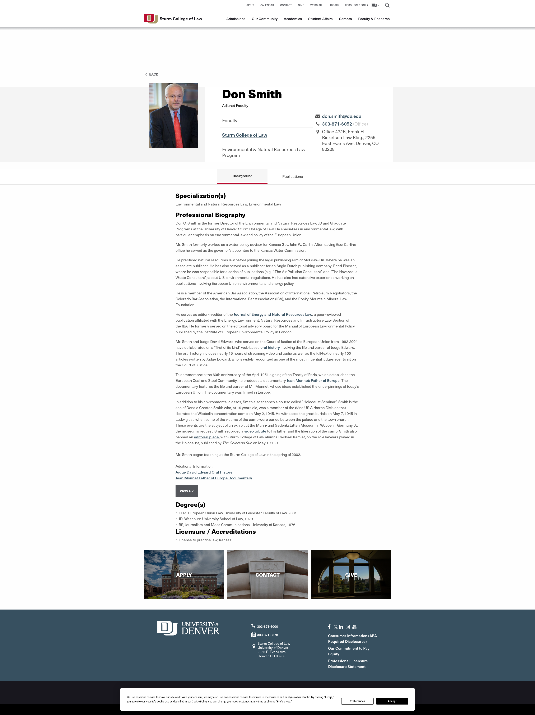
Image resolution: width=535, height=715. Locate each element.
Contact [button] (286, 5)
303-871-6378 (267, 634)
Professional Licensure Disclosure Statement (348, 663)
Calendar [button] (267, 5)
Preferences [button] (283, 701)
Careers (345, 18)
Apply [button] (250, 5)
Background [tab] (242, 175)
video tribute (255, 431)
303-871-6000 (267, 626)
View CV (187, 490)
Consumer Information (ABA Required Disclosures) (352, 638)
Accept (392, 701)
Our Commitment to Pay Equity (348, 651)
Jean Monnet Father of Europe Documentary (214, 477)
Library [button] (334, 5)
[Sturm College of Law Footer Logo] (188, 627)
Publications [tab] (292, 176)
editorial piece (206, 436)
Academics (293, 18)
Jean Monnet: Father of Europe (313, 380)
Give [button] (301, 5)
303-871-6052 (337, 124)
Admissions (236, 18)
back (153, 74)
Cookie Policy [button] (199, 701)
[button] (356, 5)
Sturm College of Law (244, 135)
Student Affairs (320, 18)
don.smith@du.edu (341, 116)
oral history (270, 347)
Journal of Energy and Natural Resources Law (273, 314)
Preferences (357, 701)
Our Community (265, 18)
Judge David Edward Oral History (204, 472)
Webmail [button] (316, 5)
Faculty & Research (374, 18)
